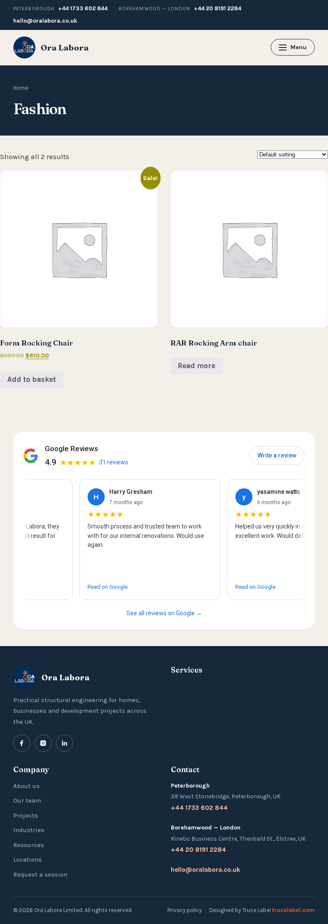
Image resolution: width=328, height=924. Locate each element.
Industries (28, 830)
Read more (196, 365)
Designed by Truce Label (262, 910)
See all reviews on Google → (164, 613)
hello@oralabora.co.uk (45, 21)
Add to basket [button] (31, 379)
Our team (27, 800)
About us (26, 786)
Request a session (40, 874)
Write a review (277, 455)
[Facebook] (21, 743)
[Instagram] (43, 743)
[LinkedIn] (64, 743)
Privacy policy (184, 910)
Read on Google (97, 586)
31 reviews (113, 462)
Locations (27, 859)
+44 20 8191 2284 (217, 8)
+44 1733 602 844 (83, 8)
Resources (28, 845)
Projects (25, 815)
